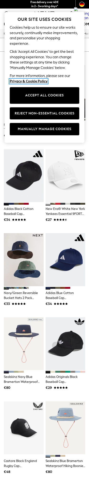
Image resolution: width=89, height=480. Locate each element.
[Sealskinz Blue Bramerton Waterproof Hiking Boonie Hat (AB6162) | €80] (65, 427)
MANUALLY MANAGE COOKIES (44, 129)
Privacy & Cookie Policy (28, 81)
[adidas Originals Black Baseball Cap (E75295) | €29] (65, 343)
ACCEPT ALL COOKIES (44, 95)
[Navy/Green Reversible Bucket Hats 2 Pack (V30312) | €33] (24, 259)
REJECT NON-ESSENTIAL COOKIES (45, 113)
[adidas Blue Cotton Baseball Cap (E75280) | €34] (65, 259)
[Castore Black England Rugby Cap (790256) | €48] (24, 427)
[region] (45, 77)
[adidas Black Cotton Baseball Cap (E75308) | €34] (24, 175)
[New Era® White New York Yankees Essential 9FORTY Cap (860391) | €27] (65, 175)
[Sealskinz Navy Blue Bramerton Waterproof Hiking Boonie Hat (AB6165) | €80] (24, 343)
